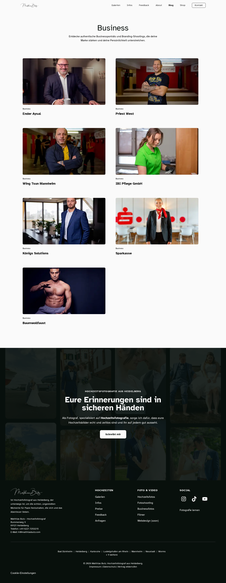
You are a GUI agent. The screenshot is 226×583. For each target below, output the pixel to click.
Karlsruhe (95, 551)
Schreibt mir (113, 434)
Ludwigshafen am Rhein (115, 551)
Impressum (95, 566)
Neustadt (150, 551)
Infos (129, 5)
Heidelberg (81, 551)
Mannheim (137, 551)
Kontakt (199, 5)
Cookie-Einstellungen (23, 573)
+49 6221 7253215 (29, 528)
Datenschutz (109, 566)
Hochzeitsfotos (146, 497)
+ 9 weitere (112, 554)
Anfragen (100, 520)
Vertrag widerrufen (127, 566)
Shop (182, 5)
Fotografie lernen (190, 510)
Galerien (116, 5)
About (159, 5)
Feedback (144, 5)
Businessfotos (145, 508)
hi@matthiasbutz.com (29, 532)
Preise (99, 508)
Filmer (141, 514)
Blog (171, 5)
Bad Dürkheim (65, 551)
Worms (162, 551)
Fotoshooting (145, 503)
